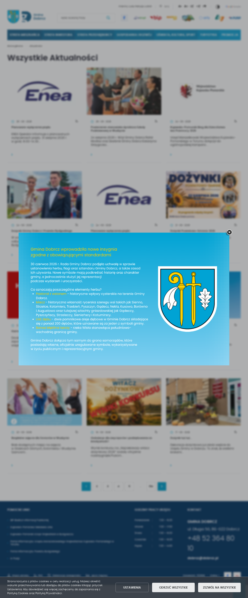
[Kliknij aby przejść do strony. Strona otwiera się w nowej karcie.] (124, 299)
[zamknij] (229, 232)
